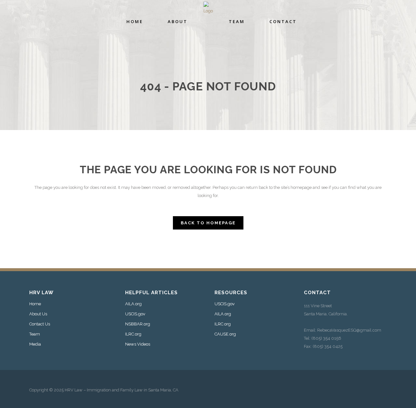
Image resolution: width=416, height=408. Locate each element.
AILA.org (133, 304)
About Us (38, 314)
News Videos (137, 344)
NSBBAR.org (137, 324)
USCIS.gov (135, 314)
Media (35, 344)
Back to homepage (208, 222)
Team (34, 334)
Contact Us (39, 324)
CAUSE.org (225, 334)
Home (35, 304)
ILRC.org (133, 334)
